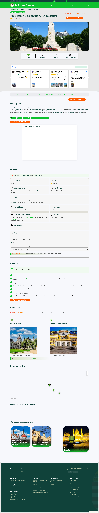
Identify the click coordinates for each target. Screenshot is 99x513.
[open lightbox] (49, 36)
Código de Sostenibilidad (37, 228)
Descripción (16, 94)
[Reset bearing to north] (87, 375)
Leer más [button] (53, 81)
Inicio (11, 9)
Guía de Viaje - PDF (74, 499)
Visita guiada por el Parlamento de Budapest (57, 484)
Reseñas (72, 498)
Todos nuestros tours (74, 485)
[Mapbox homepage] (13, 398)
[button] (44, 5)
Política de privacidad (14, 494)
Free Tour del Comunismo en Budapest (41, 492)
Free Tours (16, 9)
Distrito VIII (15, 288)
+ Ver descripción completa (17, 114)
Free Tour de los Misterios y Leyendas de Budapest (40, 488)
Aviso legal (12, 496)
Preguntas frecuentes (74, 496)
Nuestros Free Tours (74, 487)
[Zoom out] (87, 374)
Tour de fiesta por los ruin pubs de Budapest (57, 486)
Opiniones (83, 94)
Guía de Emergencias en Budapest (17, 501)
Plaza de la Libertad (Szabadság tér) (21, 278)
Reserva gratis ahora (74, 18)
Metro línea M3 (16, 285)
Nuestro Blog (73, 492)
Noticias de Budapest (74, 494)
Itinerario (38, 94)
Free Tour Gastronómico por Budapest (40, 490)
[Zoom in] (87, 372)
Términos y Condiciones (15, 493)
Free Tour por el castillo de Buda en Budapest (40, 484)
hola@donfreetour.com (14, 485)
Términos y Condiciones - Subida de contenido (17, 500)
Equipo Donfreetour (74, 483)
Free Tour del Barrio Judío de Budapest (41, 485)
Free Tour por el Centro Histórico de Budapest (40, 481)
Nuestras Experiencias (75, 489)
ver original (24, 79)
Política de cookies (14, 497)
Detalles (27, 94)
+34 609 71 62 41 (13, 484)
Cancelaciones (49, 94)
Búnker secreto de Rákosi (18, 281)
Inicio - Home (73, 480)
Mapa (72, 94)
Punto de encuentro (61, 94)
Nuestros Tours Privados (75, 490)
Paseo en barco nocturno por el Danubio (56, 481)
